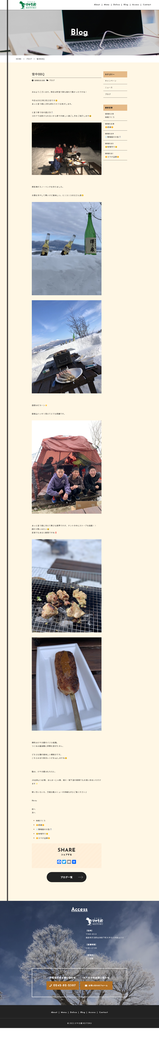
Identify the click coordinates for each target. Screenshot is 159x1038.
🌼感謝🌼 (40, 825)
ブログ (52, 80)
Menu (106, 5)
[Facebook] (59, 862)
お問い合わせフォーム (98, 985)
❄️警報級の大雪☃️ (44, 829)
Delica (116, 5)
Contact (147, 5)
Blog (126, 5)
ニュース (109, 87)
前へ (34, 809)
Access (135, 5)
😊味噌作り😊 (42, 833)
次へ (34, 812)
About (97, 5)
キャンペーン (110, 80)
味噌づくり (41, 820)
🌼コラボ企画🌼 (43, 838)
